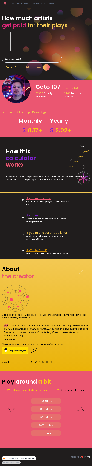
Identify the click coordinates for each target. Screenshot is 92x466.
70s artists (46, 400)
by (11, 463)
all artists (46, 433)
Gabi (4, 314)
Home (11, 4)
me (88, 457)
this (54, 179)
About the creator (38, 4)
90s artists (46, 417)
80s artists (46, 408)
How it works (22, 4)
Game (51, 4)
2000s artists (46, 425)
